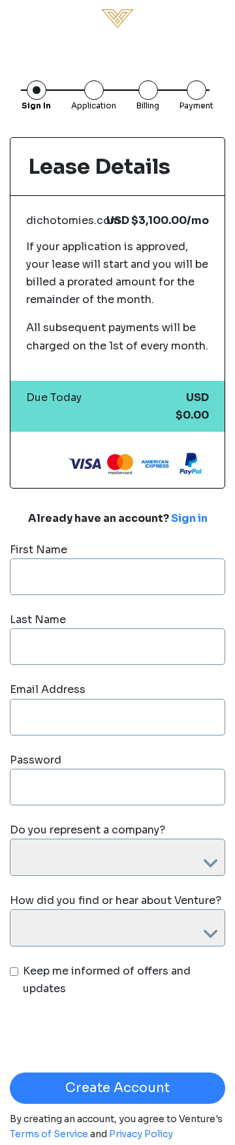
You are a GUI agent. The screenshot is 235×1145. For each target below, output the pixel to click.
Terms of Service (50, 1134)
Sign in (189, 518)
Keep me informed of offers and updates (107, 979)
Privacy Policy (141, 1134)
